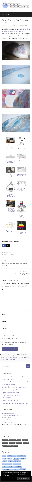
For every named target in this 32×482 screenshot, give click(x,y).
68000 (9, 455)
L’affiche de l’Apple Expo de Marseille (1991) (14, 403)
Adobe (9, 458)
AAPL (14, 455)
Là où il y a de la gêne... (21, 233)
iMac (12, 254)
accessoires (21, 455)
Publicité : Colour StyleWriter (21, 216)
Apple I (16, 469)
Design (6, 254)
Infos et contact (6, 417)
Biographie (25, 440)
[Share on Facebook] (4, 245)
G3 (9, 254)
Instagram (15, 424)
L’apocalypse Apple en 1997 (10, 392)
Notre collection (7, 420)
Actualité (5, 440)
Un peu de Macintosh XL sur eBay (21, 149)
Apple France (8, 469)
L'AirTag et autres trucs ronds (10, 176)
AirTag (5, 461)
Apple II (22, 469)
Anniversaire (7, 252)
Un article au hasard (8, 413)
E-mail (4, 321)
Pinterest (25, 424)
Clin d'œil (5, 442)
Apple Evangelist (8, 466)
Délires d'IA (19, 442)
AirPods (16, 458)
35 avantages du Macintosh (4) (10, 162)
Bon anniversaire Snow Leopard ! (21, 175)
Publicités (26, 442)
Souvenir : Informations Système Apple (11, 195)
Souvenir (15, 445)
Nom (4, 314)
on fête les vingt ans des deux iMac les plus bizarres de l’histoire (16, 31)
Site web (4, 329)
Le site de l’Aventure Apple (10, 415)
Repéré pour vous (7, 445)
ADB (5, 458)
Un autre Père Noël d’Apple (10, 400)
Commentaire (6, 290)
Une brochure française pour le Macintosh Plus (10, 231)
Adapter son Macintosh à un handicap (21, 189)
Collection (12, 442)
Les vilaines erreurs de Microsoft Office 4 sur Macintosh (10, 210)
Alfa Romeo (17, 461)
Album (10, 461)
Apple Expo (18, 466)
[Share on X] (8, 245)
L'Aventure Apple (22, 25)
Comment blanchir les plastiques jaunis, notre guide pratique (11, 147)
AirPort (23, 458)
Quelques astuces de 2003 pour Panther (21, 162)
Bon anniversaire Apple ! (9, 390)
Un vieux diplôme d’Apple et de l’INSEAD (14, 387)
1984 (4, 455)
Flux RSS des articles (8, 422)
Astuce (19, 440)
